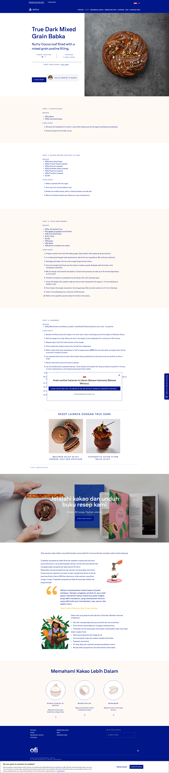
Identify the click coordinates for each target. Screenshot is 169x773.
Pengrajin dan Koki (36, 2)
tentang (121, 10)
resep (87, 10)
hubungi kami (135, 10)
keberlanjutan (110, 10)
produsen (52, 2)
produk (81, 10)
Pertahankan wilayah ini (84, 394)
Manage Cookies (122, 767)
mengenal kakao (96, 10)
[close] (119, 375)
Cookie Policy (61, 771)
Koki (127, 10)
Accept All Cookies (136, 767)
